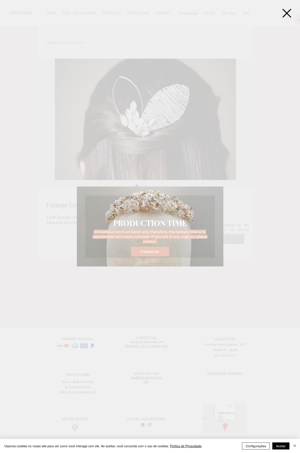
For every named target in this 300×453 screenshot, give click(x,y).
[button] (286, 13)
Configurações (256, 446)
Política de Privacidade (186, 446)
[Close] (294, 445)
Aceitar (281, 446)
